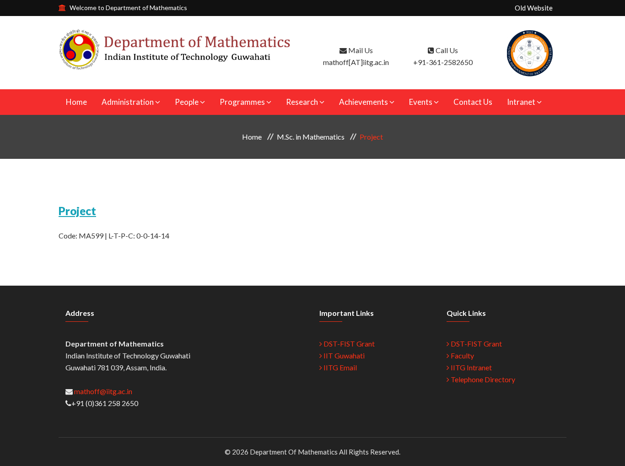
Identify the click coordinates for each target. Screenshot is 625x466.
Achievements (363, 102)
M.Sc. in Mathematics (311, 136)
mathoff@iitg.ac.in (102, 391)
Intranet (521, 102)
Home (76, 102)
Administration (128, 102)
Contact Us (472, 102)
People (187, 102)
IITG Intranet (470, 367)
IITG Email (339, 367)
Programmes (242, 102)
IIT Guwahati (343, 355)
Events (420, 102)
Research (302, 102)
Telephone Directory (482, 379)
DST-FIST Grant (348, 343)
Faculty (461, 355)
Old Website (534, 8)
